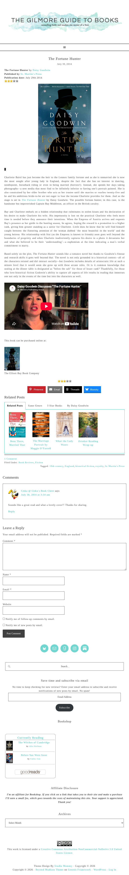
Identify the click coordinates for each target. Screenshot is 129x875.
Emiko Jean (35, 759)
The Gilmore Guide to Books (64, 22)
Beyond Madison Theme (49, 869)
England (69, 466)
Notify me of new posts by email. (24, 625)
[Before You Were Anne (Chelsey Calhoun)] (9, 762)
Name (7, 574)
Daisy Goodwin (41, 70)
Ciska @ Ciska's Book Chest (37, 491)
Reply (11, 511)
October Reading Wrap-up (88, 443)
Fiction (39, 462)
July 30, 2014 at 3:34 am (35, 495)
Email (7, 589)
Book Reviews (26, 462)
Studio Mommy (63, 866)
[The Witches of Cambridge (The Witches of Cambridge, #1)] (9, 750)
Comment (9, 541)
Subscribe (64, 707)
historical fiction (84, 466)
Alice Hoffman (35, 746)
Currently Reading (30, 737)
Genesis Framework (79, 869)
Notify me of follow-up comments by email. (30, 619)
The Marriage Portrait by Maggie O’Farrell (41, 445)
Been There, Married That (17, 443)
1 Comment (10, 458)
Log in (112, 869)
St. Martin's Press (31, 74)
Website (7, 604)
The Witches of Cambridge (34, 742)
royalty (99, 466)
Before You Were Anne (34, 755)
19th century (56, 466)
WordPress (100, 869)
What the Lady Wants (64, 443)
